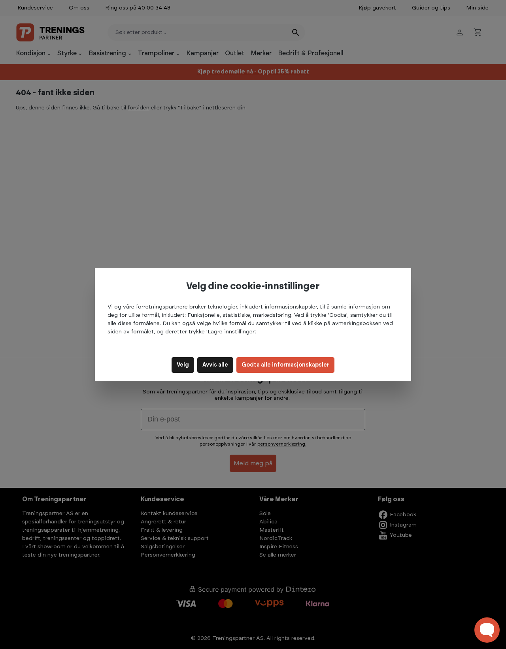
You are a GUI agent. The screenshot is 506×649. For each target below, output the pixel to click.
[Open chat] (487, 630)
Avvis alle (215, 365)
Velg (183, 365)
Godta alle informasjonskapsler (285, 365)
